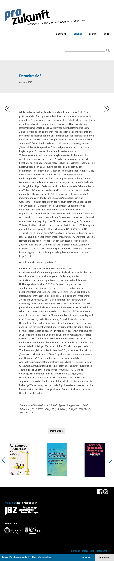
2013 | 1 (31, 82)
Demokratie (56, 430)
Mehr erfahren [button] (45, 557)
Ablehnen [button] (86, 557)
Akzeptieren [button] (104, 557)
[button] (4, 460)
